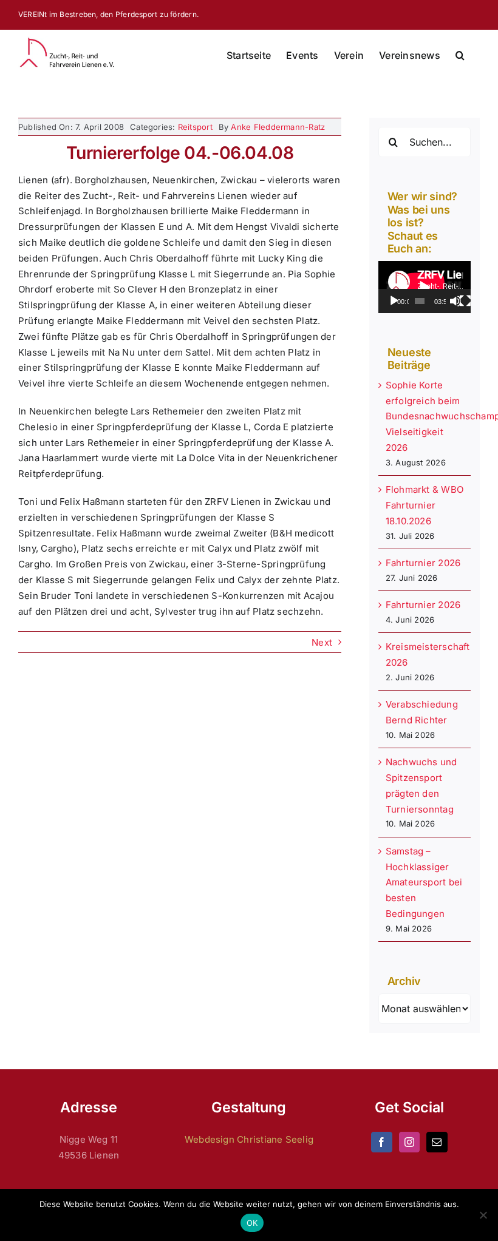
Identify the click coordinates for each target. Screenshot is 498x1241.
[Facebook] (381, 1142)
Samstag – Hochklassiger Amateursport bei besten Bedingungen (424, 882)
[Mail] (436, 1142)
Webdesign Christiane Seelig (249, 1139)
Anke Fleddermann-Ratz (278, 127)
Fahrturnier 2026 (423, 563)
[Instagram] (409, 1142)
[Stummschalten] (455, 301)
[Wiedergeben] (394, 301)
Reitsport (195, 127)
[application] (424, 287)
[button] (460, 55)
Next (322, 642)
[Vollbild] (465, 301)
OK (252, 1223)
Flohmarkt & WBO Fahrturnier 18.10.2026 (424, 505)
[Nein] (483, 1215)
